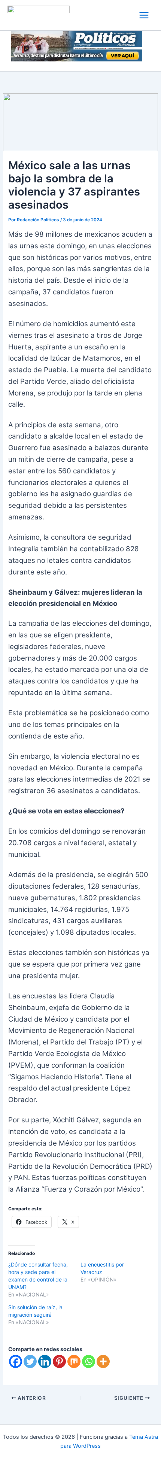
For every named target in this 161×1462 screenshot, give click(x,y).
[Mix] (73, 1361)
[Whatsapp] (88, 1361)
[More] (103, 1361)
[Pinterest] (59, 1361)
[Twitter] (30, 1361)
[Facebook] (15, 1361)
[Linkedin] (44, 1361)
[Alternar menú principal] (144, 15)
